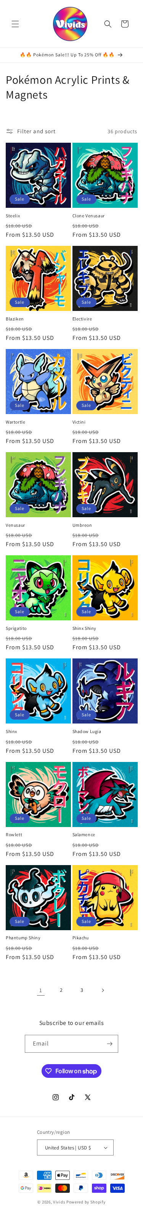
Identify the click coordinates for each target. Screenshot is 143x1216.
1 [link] (40, 990)
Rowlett (14, 834)
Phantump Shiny (23, 937)
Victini (79, 422)
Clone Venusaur (88, 215)
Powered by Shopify (86, 1202)
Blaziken (15, 319)
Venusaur (15, 525)
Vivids (59, 1202)
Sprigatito (16, 628)
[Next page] (102, 990)
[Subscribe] (109, 1044)
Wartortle (15, 422)
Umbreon (82, 525)
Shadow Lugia (86, 731)
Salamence (83, 834)
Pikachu (80, 937)
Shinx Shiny (84, 628)
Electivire (82, 319)
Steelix (13, 215)
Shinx (11, 731)
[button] (15, 24)
